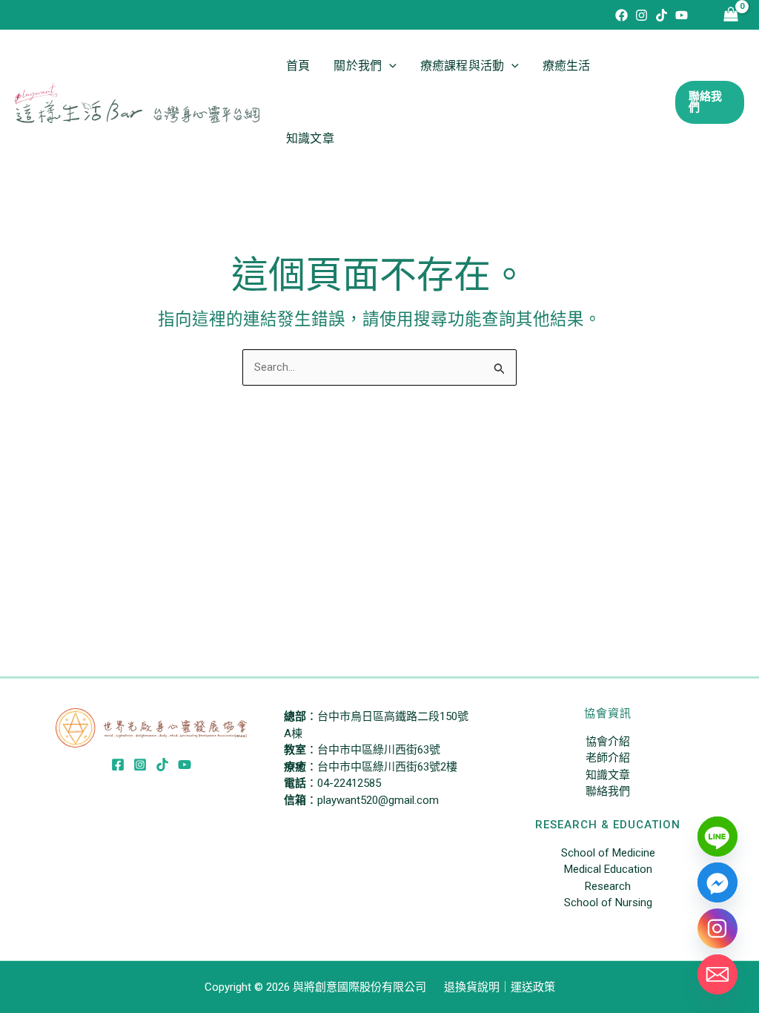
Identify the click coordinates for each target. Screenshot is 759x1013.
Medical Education (608, 869)
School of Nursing (608, 902)
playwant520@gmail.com (378, 800)
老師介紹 (608, 758)
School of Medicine (608, 852)
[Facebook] (621, 15)
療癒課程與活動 (462, 66)
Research (608, 886)
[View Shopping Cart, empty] (730, 15)
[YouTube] (681, 15)
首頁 (298, 66)
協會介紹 (608, 741)
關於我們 (358, 66)
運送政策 (533, 987)
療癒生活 (567, 66)
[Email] (717, 974)
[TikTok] (661, 15)
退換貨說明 (472, 987)
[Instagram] (641, 15)
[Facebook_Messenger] (717, 882)
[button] (389, 66)
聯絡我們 (608, 791)
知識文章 (310, 138)
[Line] (717, 836)
